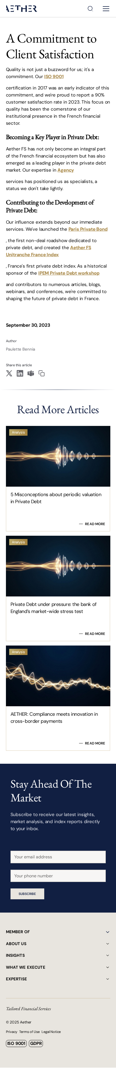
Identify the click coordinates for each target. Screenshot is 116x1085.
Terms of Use (29, 1031)
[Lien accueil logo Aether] (21, 8)
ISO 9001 (54, 76)
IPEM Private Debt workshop (69, 273)
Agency (65, 170)
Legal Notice (51, 1031)
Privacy (12, 1031)
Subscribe (27, 894)
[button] (105, 8)
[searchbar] (90, 8)
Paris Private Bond (88, 229)
